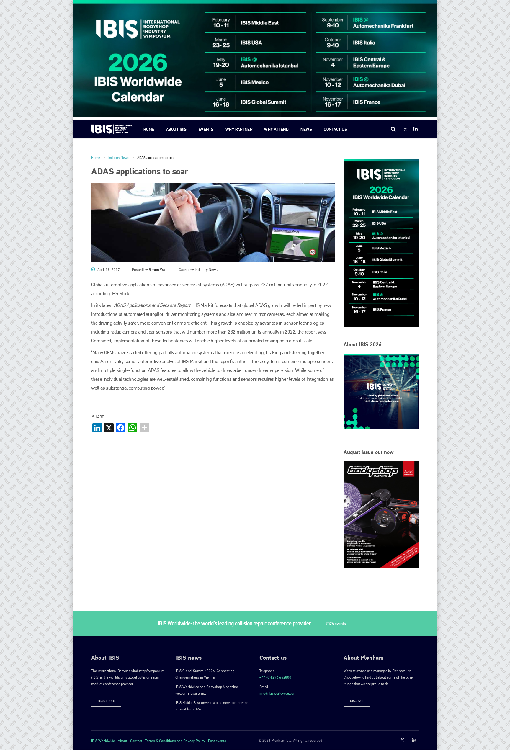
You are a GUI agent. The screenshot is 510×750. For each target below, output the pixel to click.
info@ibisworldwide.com (278, 693)
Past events (217, 740)
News (306, 129)
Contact (136, 740)
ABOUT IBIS (176, 129)
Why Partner (239, 129)
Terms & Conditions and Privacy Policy (175, 740)
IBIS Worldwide (103, 740)
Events (206, 129)
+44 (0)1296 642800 (275, 677)
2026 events (336, 623)
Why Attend (276, 129)
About (122, 740)
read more (106, 700)
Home (148, 129)
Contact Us (335, 129)
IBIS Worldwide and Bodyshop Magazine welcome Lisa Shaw (206, 689)
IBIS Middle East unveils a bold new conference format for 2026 (211, 705)
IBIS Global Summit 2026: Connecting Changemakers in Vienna (205, 674)
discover (357, 700)
